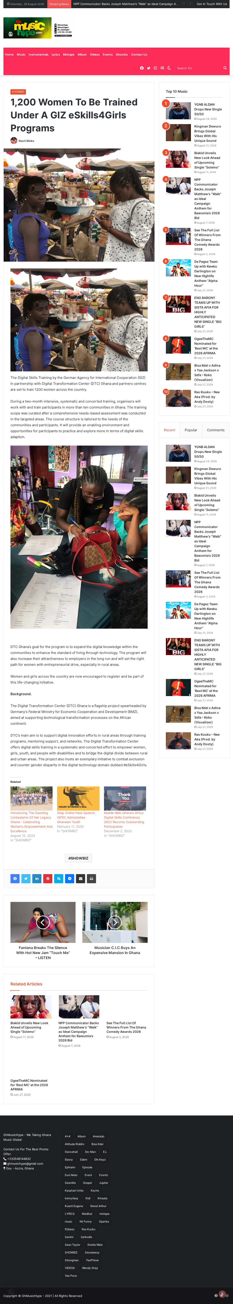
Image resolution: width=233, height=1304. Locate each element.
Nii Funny (86, 1221)
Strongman (72, 1260)
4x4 (67, 1136)
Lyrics (56, 54)
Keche (95, 1190)
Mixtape (68, 54)
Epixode (87, 1167)
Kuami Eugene (74, 1206)
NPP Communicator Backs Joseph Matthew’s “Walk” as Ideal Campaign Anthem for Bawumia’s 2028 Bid (146, 4)
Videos (95, 54)
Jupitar (103, 1182)
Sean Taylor (72, 1244)
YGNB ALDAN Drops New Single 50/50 (208, 109)
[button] (11, 1292)
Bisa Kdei (97, 1144)
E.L (105, 1151)
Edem (83, 1159)
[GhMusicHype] (38, 27)
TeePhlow (92, 1260)
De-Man (90, 1151)
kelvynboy (71, 1198)
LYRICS (70, 1213)
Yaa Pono (71, 1275)
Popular (191, 430)
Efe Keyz (100, 1159)
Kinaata (102, 1198)
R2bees (69, 1229)
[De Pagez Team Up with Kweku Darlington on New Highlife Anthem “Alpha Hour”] (178, 267)
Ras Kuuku (88, 1229)
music (68, 1221)
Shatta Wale (95, 1244)
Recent (169, 430)
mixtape (104, 1213)
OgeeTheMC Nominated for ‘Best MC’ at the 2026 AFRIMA (29, 1085)
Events (108, 54)
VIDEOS (70, 1268)
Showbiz (122, 54)
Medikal (87, 1213)
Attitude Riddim (74, 1144)
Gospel (87, 1182)
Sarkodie (86, 1237)
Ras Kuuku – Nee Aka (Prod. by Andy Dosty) (207, 396)
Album (82, 54)
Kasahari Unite (74, 1190)
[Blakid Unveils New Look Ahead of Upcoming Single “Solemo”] (31, 1006)
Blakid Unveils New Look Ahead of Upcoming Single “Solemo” (29, 1027)
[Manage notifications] (222, 1294)
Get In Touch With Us (212, 4)
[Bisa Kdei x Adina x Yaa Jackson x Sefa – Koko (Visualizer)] (178, 371)
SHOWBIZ (18, 91)
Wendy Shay (90, 1268)
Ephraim (70, 1167)
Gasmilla (70, 1182)
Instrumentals (38, 54)
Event (88, 1175)
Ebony (69, 1159)
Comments (216, 430)
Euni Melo (71, 1175)
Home (9, 54)
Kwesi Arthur (98, 1206)
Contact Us (139, 54)
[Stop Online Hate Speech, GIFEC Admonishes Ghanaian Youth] (78, 798)
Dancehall (71, 1151)
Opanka (104, 1221)
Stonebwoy (92, 1252)
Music (21, 54)
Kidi (88, 1198)
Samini (69, 1237)
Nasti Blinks (26, 141)
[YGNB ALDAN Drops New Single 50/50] (178, 110)
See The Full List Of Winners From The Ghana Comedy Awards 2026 (126, 1027)
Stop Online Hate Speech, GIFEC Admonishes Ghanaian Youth (76, 817)
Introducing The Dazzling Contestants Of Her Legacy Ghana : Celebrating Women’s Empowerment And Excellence (31, 822)
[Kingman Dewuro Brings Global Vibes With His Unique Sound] (178, 132)
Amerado (98, 1136)
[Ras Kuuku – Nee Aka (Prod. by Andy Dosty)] (178, 398)
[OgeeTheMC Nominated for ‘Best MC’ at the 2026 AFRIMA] (31, 1064)
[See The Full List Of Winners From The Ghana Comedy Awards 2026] (127, 1006)
